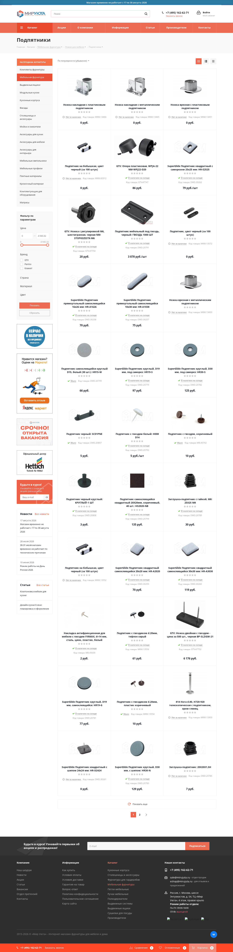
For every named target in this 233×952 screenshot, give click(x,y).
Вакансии (22, 889)
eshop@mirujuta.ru (181, 881)
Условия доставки (72, 879)
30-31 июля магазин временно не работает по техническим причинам (33, 549)
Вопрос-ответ (70, 889)
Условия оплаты (71, 875)
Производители (117, 917)
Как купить (68, 870)
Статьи (21, 884)
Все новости (42, 514)
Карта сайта (69, 903)
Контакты (22, 898)
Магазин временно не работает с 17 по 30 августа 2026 (34, 528)
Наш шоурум (24, 870)
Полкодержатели (117, 898)
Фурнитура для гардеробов (124, 879)
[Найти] (146, 13)
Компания (23, 862)
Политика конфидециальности (80, 894)
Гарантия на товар (73, 884)
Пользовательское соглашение (80, 898)
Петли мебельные (118, 889)
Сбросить (35, 312)
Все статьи (43, 585)
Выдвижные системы (120, 903)
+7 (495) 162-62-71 (177, 12)
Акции (20, 879)
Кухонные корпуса (118, 870)
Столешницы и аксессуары (123, 875)
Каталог (113, 862)
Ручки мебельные (118, 894)
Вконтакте (213, 934)
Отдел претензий (27, 894)
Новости (21, 875)
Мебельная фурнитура (121, 884)
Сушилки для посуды (120, 913)
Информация (70, 862)
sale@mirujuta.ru (180, 877)
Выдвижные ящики (119, 908)
